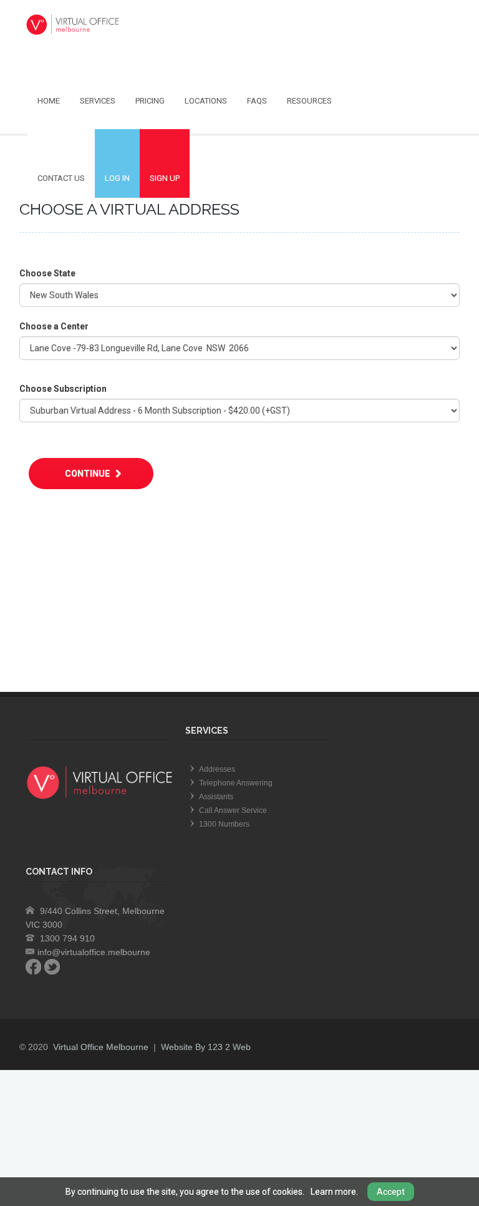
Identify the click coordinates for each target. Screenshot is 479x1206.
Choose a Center (54, 326)
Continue (88, 474)
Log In (117, 178)
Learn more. (334, 1192)
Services (97, 100)
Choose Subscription (63, 389)
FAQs (257, 100)
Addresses (217, 769)
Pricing (150, 100)
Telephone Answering (236, 783)
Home (48, 100)
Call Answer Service (233, 810)
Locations (206, 100)
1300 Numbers (224, 824)
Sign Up (165, 178)
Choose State (47, 273)
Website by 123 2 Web (206, 1047)
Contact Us (61, 178)
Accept (391, 1192)
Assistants (216, 796)
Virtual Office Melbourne (100, 1047)
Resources (309, 100)
